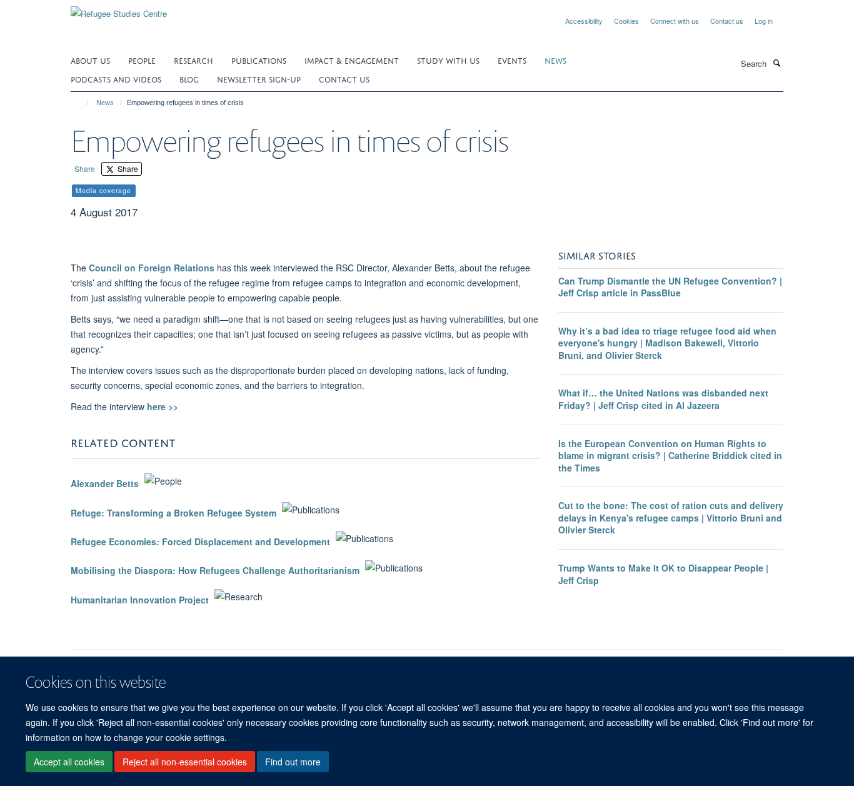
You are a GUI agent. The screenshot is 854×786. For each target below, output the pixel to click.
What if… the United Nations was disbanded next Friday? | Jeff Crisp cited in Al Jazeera (663, 398)
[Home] (81, 102)
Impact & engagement (351, 60)
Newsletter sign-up (259, 78)
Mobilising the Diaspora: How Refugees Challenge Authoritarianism (215, 571)
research (193, 60)
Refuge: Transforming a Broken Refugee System (173, 512)
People (142, 60)
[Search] (776, 62)
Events (512, 60)
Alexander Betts (105, 484)
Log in (764, 21)
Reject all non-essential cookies (185, 761)
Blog (189, 78)
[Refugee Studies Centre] (119, 9)
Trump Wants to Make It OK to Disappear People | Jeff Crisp (663, 574)
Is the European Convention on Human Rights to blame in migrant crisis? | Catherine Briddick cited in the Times (670, 455)
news (555, 60)
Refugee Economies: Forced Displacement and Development (200, 541)
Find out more (293, 761)
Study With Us (448, 60)
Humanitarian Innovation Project (140, 599)
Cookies (626, 21)
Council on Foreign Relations (151, 267)
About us (90, 60)
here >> (162, 406)
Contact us (726, 21)
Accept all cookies (69, 761)
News (105, 102)
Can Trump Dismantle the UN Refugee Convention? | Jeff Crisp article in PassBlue (670, 287)
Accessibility (584, 21)
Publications (258, 60)
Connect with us (674, 21)
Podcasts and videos (116, 78)
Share (84, 168)
